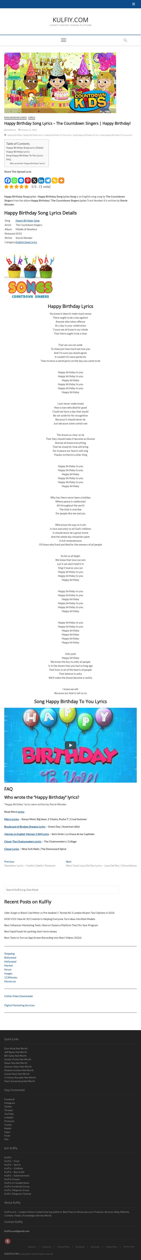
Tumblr (8, 1124)
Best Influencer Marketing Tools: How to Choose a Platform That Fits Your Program (51, 925)
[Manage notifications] (7, 1241)
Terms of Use (128, 1246)
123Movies (10, 977)
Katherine (11, 130)
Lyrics (31, 117)
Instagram (9, 1102)
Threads (8, 1110)
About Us (32, 1247)
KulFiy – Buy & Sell (14, 1171)
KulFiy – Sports (12, 1164)
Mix (6, 1139)
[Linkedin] (41, 179)
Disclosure (95, 1247)
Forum (7, 969)
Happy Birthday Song (28, 220)
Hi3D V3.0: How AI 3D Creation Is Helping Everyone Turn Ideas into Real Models (49, 918)
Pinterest (9, 1121)
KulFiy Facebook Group (17, 1186)
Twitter (8, 1106)
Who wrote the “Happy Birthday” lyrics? (27, 163)
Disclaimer (80, 1247)
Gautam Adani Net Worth (18, 1066)
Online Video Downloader (18, 996)
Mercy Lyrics (11, 819)
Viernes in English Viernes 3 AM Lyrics (26, 834)
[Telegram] (48, 179)
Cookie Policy (111, 1247)
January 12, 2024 (28, 130)
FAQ (8, 159)
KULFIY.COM (70, 20)
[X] (34, 179)
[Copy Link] (55, 179)
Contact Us (46, 1247)
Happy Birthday (15, 135)
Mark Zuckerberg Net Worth (19, 1081)
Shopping (9, 953)
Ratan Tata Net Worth (15, 1062)
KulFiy (7, 1157)
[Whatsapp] (14, 179)
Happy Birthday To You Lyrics (58, 135)
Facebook (9, 1099)
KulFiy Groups (12, 1179)
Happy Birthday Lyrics (33, 135)
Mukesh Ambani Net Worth (19, 1070)
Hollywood (10, 961)
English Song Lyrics (15, 117)
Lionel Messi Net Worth (17, 1073)
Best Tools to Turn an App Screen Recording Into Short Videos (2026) (43, 937)
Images (8, 973)
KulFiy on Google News (16, 1182)
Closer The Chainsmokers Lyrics (22, 841)
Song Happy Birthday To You (86, 135)
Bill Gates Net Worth (15, 1055)
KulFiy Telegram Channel (17, 1193)
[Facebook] (8, 179)
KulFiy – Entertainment (16, 1175)
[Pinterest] (28, 179)
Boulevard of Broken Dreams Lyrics (24, 826)
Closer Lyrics (11, 848)
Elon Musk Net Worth (16, 1048)
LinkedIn (8, 1117)
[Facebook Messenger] (21, 179)
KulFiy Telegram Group (16, 1190)
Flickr (7, 1135)
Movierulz (10, 981)
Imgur (7, 1131)
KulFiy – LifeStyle (13, 1168)
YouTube (9, 1113)
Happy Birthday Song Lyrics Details (25, 147)
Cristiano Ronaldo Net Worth (20, 1077)
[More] (61, 179)
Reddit (7, 1128)
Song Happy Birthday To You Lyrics (116, 135)
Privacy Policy (63, 1247)
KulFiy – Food (11, 1161)
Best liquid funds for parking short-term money (30, 931)
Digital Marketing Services (19, 1005)
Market (8, 965)
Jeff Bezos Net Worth (15, 1052)
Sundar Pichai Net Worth (17, 1059)
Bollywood (10, 957)
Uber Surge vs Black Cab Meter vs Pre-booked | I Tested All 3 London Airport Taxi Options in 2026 (59, 912)
